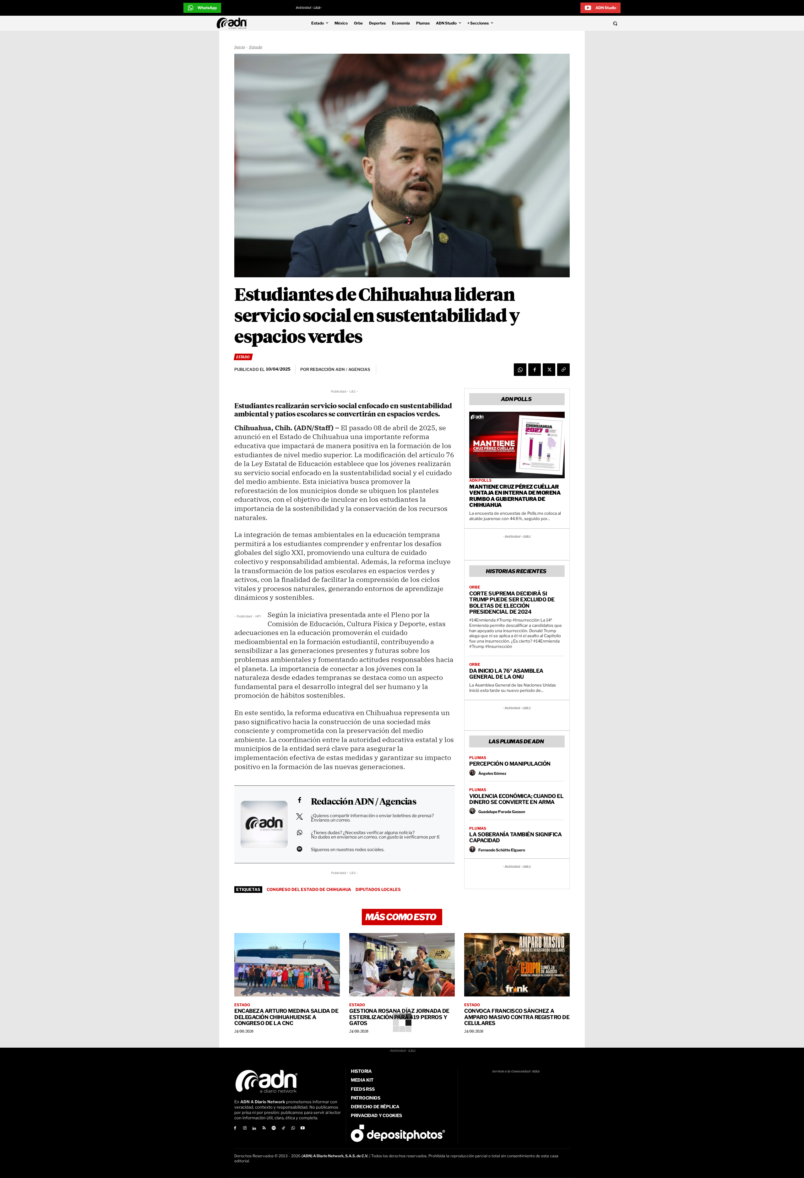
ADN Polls (480, 480)
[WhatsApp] (520, 369)
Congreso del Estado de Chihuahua (309, 889)
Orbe (474, 587)
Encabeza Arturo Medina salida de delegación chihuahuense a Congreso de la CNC (286, 1017)
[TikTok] (283, 1128)
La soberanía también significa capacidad (515, 837)
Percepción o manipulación (510, 764)
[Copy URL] (563, 369)
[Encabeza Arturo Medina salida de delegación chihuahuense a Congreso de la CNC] (287, 964)
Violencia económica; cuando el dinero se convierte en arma (516, 799)
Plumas (477, 758)
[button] (572, 23)
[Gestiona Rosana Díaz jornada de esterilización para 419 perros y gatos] (402, 964)
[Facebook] (534, 369)
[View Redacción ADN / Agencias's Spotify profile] (299, 849)
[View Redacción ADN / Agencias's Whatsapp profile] (299, 832)
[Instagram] (245, 1128)
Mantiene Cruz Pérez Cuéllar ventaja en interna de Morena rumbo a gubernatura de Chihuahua (515, 496)
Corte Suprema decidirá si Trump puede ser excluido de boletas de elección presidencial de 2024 (512, 602)
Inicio (239, 48)
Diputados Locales (378, 889)
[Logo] (233, 23)
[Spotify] (273, 1128)
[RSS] (264, 1128)
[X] (549, 369)
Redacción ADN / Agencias (363, 802)
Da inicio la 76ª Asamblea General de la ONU (506, 674)
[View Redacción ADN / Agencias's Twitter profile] (299, 816)
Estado (255, 48)
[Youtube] (303, 1128)
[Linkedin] (254, 1128)
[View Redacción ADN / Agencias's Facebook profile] (299, 800)
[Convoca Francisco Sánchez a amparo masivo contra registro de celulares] (517, 964)
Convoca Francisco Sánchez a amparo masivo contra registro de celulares (516, 1017)
